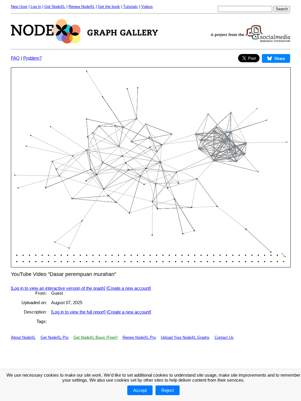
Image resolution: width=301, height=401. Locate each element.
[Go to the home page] (84, 41)
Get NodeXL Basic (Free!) (95, 337)
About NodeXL (23, 337)
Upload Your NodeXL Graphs (185, 337)
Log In (36, 6)
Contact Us (224, 337)
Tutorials (130, 6)
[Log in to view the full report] (78, 311)
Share (279, 58)
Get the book (109, 6)
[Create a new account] (128, 288)
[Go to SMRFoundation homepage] (250, 40)
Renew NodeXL (81, 6)
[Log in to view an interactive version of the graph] (58, 288)
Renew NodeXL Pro (139, 337)
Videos (147, 6)
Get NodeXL (54, 6)
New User (19, 6)
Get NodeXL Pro (54, 337)
